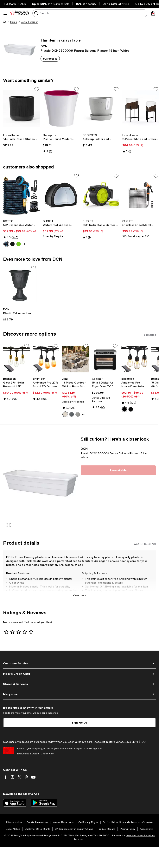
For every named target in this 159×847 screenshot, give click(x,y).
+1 (23, 244)
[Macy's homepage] (4, 21)
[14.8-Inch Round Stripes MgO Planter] (21, 108)
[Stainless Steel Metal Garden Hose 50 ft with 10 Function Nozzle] (140, 195)
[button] (40, 483)
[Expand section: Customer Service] (79, 663)
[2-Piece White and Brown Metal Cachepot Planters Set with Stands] (140, 108)
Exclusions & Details (28, 753)
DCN (44, 46)
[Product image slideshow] (40, 483)
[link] (21, 140)
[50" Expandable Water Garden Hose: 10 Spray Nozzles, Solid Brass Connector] (21, 195)
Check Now (47, 753)
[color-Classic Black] (124, 409)
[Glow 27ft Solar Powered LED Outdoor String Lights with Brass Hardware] (16, 359)
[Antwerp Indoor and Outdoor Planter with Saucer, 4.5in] (101, 108)
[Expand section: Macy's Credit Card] (79, 674)
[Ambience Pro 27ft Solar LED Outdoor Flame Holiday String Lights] (46, 359)
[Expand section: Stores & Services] (79, 684)
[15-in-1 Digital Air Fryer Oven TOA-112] (105, 359)
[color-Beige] (65, 414)
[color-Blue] (6, 244)
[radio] (6, 244)
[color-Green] (18, 244)
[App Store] (14, 803)
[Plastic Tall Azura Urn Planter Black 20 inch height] (20, 285)
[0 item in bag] (153, 13)
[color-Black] (12, 244)
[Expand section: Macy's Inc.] (79, 694)
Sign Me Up (79, 722)
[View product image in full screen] (8, 525)
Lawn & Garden (29, 22)
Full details (50, 58)
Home (13, 22)
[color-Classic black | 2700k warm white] (130, 409)
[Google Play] (44, 803)
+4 (83, 414)
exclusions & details (110, 582)
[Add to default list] (36, 89)
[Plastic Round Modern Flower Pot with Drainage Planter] (61, 108)
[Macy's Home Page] (19, 13)
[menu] (5, 13)
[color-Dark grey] (77, 414)
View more (79, 595)
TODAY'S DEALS (15, 3)
